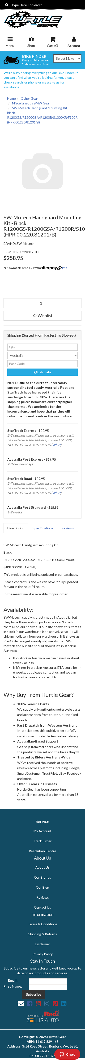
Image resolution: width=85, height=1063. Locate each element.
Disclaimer (42, 944)
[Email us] (21, 1003)
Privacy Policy (43, 954)
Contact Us (42, 907)
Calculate (44, 372)
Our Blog (42, 887)
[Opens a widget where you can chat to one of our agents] (67, 1055)
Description (16, 528)
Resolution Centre (42, 851)
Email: (12, 980)
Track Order (42, 841)
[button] (42, 316)
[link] (29, 1003)
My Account (42, 831)
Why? (56, 445)
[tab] (16, 528)
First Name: (13, 986)
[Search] (7, 4)
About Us (42, 867)
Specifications (43, 528)
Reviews (67, 528)
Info (64, 268)
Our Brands (42, 877)
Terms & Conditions (42, 924)
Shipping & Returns (42, 934)
